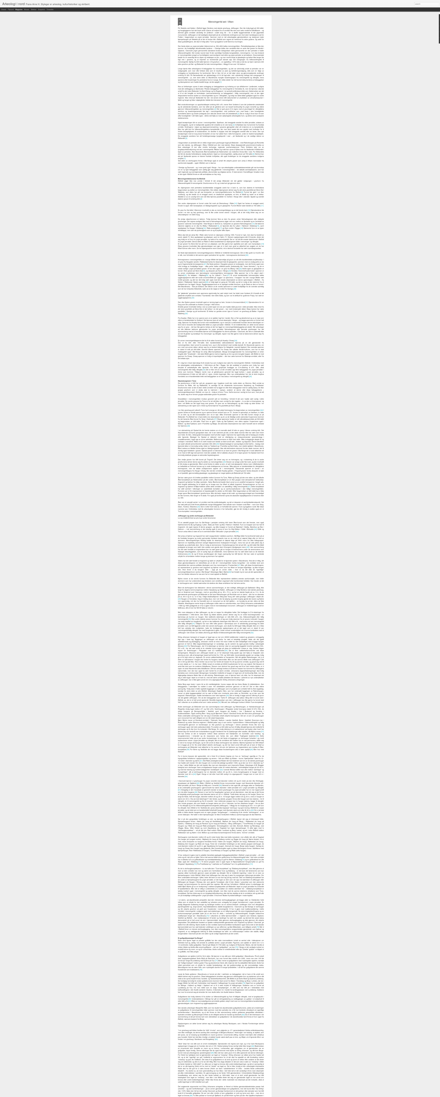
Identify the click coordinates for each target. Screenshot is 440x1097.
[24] (229, 271)
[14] (217, 226)
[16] (204, 228)
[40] (224, 462)
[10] (235, 203)
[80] (189, 999)
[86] (191, 1095)
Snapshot (41, 9)
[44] (237, 531)
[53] (185, 646)
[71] (199, 862)
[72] (195, 864)
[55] (227, 695)
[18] (241, 228)
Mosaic (26, 9)
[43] (255, 529)
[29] (234, 289)
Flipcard (11, 9)
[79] (243, 983)
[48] (229, 572)
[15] (257, 226)
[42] (198, 506)
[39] (217, 444)
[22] (240, 268)
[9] (201, 199)
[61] (201, 761)
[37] (215, 419)
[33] (235, 340)
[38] (188, 426)
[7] (185, 158)
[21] (205, 264)
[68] (196, 792)
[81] (189, 1001)
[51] (193, 623)
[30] (192, 298)
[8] (242, 192)
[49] (179, 599)
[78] (200, 969)
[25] (185, 275)
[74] (207, 916)
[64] (186, 776)
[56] (219, 702)
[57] (262, 731)
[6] (253, 154)
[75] (257, 927)
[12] (249, 210)
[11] (262, 205)
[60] (251, 749)
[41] (249, 486)
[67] (179, 790)
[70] (243, 859)
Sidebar (33, 9)
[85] (212, 1053)
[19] (262, 244)
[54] (226, 650)
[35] (250, 376)
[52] (252, 632)
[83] (216, 1039)
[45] (247, 547)
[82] (243, 1014)
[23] (203, 271)
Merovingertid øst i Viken (221, 21)
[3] (238, 113)
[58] (257, 736)
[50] (189, 619)
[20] (247, 255)
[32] (186, 313)
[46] (189, 554)
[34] (204, 369)
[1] (221, 82)
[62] (221, 769)
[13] (253, 223)
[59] (188, 749)
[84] (253, 1046)
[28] (206, 282)
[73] (251, 864)
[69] (252, 810)
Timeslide (50, 9)
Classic (3, 9)
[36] (261, 410)
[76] (236, 947)
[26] (207, 275)
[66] (220, 785)
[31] (246, 302)
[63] (194, 774)
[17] (220, 228)
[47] (239, 565)
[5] (186, 138)
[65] (198, 783)
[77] (216, 960)
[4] (234, 125)
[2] (215, 109)
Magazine (18, 9)
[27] (228, 275)
